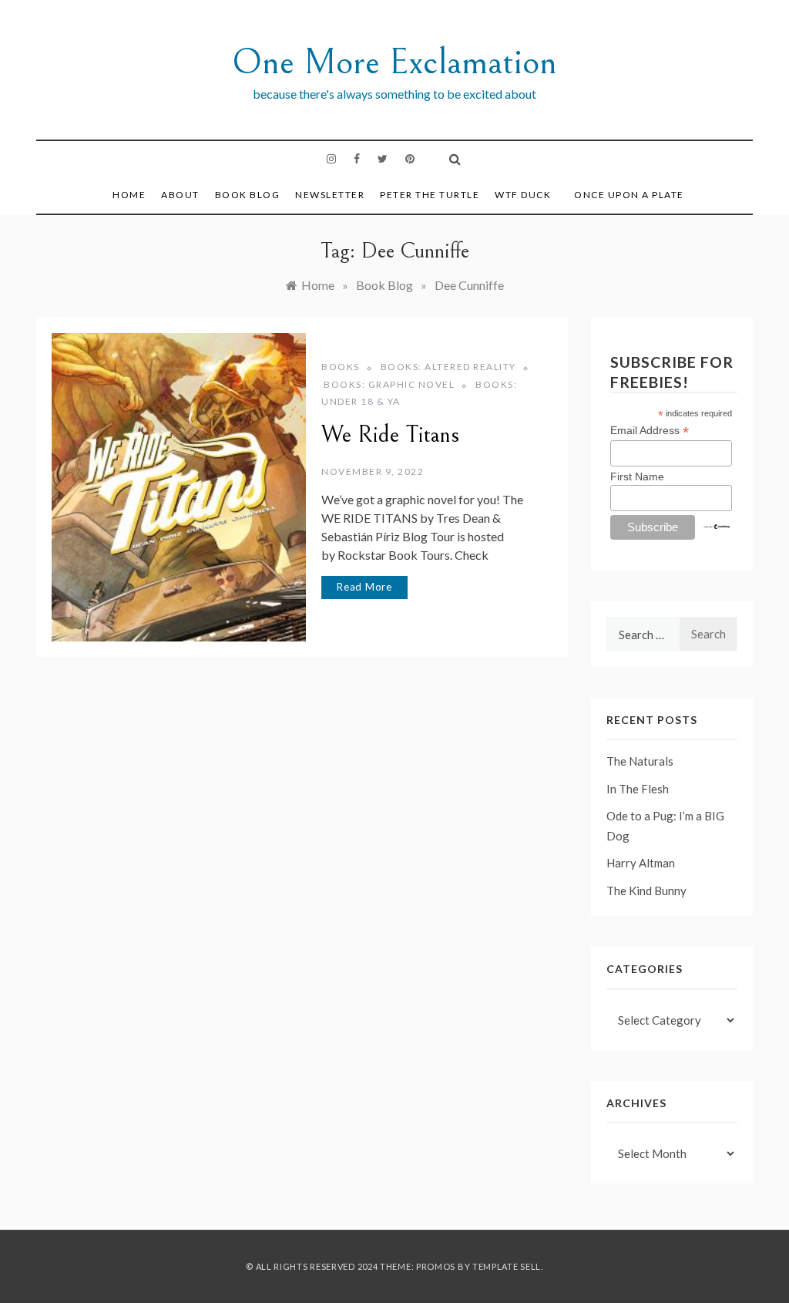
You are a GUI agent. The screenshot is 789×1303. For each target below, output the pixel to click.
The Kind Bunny (646, 890)
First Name (637, 476)
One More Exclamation (394, 62)
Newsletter (329, 194)
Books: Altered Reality (448, 366)
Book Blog (247, 194)
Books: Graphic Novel (389, 384)
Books (340, 366)
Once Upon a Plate (629, 194)
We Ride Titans (390, 435)
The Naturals (639, 761)
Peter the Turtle (429, 194)
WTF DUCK (523, 194)
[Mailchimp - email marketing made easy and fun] (717, 526)
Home (129, 194)
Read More (364, 587)
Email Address (649, 430)
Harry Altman (640, 863)
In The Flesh (637, 789)
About (180, 194)
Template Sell (506, 1266)
